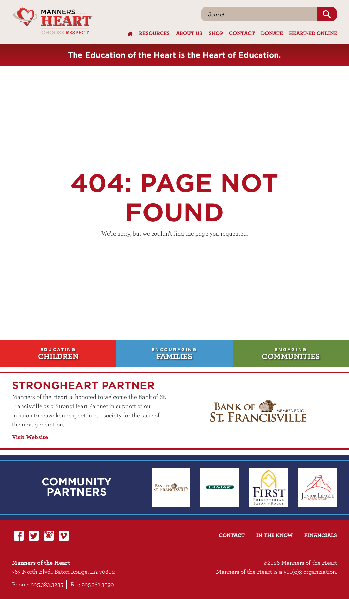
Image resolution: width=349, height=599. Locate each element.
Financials (320, 535)
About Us (189, 33)
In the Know (274, 535)
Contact (242, 33)
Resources (154, 33)
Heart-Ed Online (313, 33)
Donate (272, 33)
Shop (216, 33)
